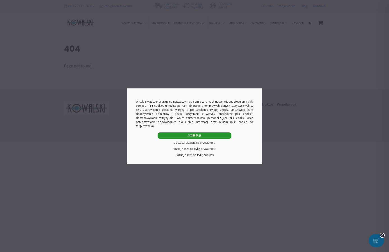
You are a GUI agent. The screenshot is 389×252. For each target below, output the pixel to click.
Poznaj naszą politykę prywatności (194, 149)
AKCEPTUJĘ (194, 135)
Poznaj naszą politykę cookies (195, 155)
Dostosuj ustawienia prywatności (194, 143)
